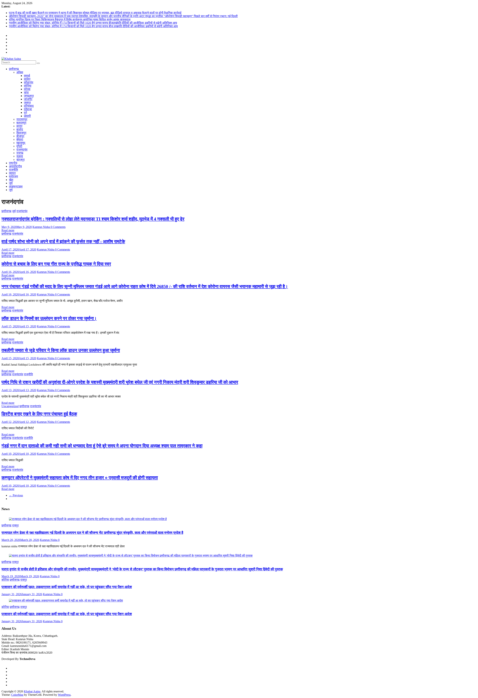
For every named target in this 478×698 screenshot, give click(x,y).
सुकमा (19, 156)
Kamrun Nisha (41, 227)
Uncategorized (10, 406)
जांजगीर (28, 99)
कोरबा (27, 89)
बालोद (19, 129)
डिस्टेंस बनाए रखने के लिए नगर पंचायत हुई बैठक (39, 413)
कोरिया (27, 85)
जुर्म (11, 183)
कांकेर (27, 79)
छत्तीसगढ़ (14, 69)
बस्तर (19, 126)
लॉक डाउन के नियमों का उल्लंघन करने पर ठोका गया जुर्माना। (49, 318)
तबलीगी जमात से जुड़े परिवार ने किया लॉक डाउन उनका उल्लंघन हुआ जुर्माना (60, 350)
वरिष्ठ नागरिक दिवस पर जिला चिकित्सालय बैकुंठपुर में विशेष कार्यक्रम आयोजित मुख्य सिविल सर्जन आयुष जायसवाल (70, 19)
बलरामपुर (21, 122)
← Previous (16, 495)
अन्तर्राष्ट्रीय (15, 166)
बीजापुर (20, 136)
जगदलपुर (29, 95)
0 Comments (58, 227)
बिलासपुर (21, 132)
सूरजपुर (20, 159)
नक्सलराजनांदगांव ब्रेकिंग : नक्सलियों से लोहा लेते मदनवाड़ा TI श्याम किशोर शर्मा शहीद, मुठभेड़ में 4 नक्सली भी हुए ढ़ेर (92, 219)
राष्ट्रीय (13, 163)
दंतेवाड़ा (28, 109)
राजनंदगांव (21, 149)
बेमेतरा (19, 139)
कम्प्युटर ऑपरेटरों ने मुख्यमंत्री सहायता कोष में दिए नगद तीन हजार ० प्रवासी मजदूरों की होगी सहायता (79, 477)
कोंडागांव (28, 82)
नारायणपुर (21, 119)
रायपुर (15, 525)
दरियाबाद (29, 105)
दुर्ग (25, 112)
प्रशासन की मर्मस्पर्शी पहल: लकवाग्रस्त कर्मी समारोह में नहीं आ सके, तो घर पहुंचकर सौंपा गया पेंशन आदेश (66, 587)
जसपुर (27, 102)
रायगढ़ (19, 152)
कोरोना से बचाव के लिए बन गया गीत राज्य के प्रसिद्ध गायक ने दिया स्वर (56, 264)
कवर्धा (27, 75)
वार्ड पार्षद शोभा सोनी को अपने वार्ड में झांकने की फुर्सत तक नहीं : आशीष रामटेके (63, 241)
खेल (11, 179)
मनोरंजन (13, 176)
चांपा (26, 92)
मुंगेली (19, 146)
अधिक (19, 72)
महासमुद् (20, 142)
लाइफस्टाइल (16, 186)
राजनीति (13, 169)
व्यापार (12, 173)
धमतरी (27, 116)
